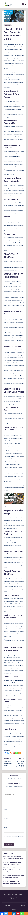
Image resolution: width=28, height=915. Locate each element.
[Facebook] (5, 753)
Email (6, 818)
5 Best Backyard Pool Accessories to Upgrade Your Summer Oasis (13, 863)
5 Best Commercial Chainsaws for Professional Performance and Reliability (12, 870)
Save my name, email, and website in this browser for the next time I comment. (14, 838)
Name (6, 809)
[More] (19, 753)
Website (6, 828)
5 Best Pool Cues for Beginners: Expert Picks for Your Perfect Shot (13, 876)
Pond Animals (8, 25)
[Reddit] (11, 753)
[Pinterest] (14, 753)
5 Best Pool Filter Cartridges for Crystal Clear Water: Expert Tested (13, 857)
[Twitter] (8, 753)
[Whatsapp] (16, 753)
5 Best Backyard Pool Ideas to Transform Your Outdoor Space (11, 882)
